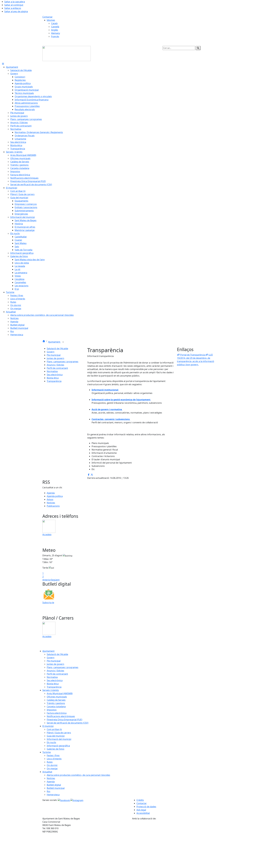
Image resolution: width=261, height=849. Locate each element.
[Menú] (3, 63)
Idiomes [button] (51, 20)
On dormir (52, 765)
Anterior (46, 579)
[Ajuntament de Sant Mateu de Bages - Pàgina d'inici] (66, 53)
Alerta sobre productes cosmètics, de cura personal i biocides (78, 775)
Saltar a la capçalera (14, 1)
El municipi (48, 726)
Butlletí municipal (56, 788)
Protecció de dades (146, 806)
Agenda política (55, 496)
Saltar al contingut (13, 4)
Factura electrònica (56, 713)
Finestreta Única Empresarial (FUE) (64, 719)
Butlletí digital (54, 784)
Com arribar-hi (54, 729)
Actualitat (47, 771)
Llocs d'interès (54, 758)
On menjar (52, 768)
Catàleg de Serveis (56, 699)
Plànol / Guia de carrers (59, 732)
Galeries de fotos (55, 748)
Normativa (52, 371)
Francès (55, 36)
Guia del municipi (56, 735)
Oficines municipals (57, 696)
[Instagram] (76, 800)
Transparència (54, 381)
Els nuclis (51, 742)
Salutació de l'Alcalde (57, 348)
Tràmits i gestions (56, 703)
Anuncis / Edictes (55, 364)
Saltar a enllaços (12, 8)
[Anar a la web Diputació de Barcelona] (175, 834)
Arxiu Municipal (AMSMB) (60, 693)
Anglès (54, 29)
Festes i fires (53, 755)
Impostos (52, 709)
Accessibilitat (143, 813)
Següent (55, 579)
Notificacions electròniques (61, 716)
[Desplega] (63, 342)
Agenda (51, 492)
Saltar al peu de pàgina (16, 11)
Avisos (50, 499)
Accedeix (46, 534)
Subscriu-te (48, 602)
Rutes (50, 761)
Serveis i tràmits (50, 690)
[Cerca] (198, 48)
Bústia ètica (53, 377)
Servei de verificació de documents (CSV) (67, 722)
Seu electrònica (55, 374)
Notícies (51, 502)
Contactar (47, 16)
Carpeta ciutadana (56, 706)
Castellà (55, 26)
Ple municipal (53, 355)
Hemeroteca (53, 794)
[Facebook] (64, 800)
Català (54, 23)
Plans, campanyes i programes (62, 361)
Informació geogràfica (58, 745)
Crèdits (140, 800)
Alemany (55, 33)
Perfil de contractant (57, 368)
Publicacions (53, 505)
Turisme (46, 752)
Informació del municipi (59, 739)
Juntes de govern (55, 358)
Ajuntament (54, 341)
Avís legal (141, 809)
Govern (50, 351)
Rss (48, 791)
